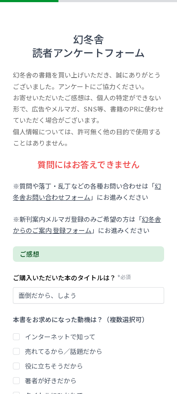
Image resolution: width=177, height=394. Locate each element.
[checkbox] (16, 336)
